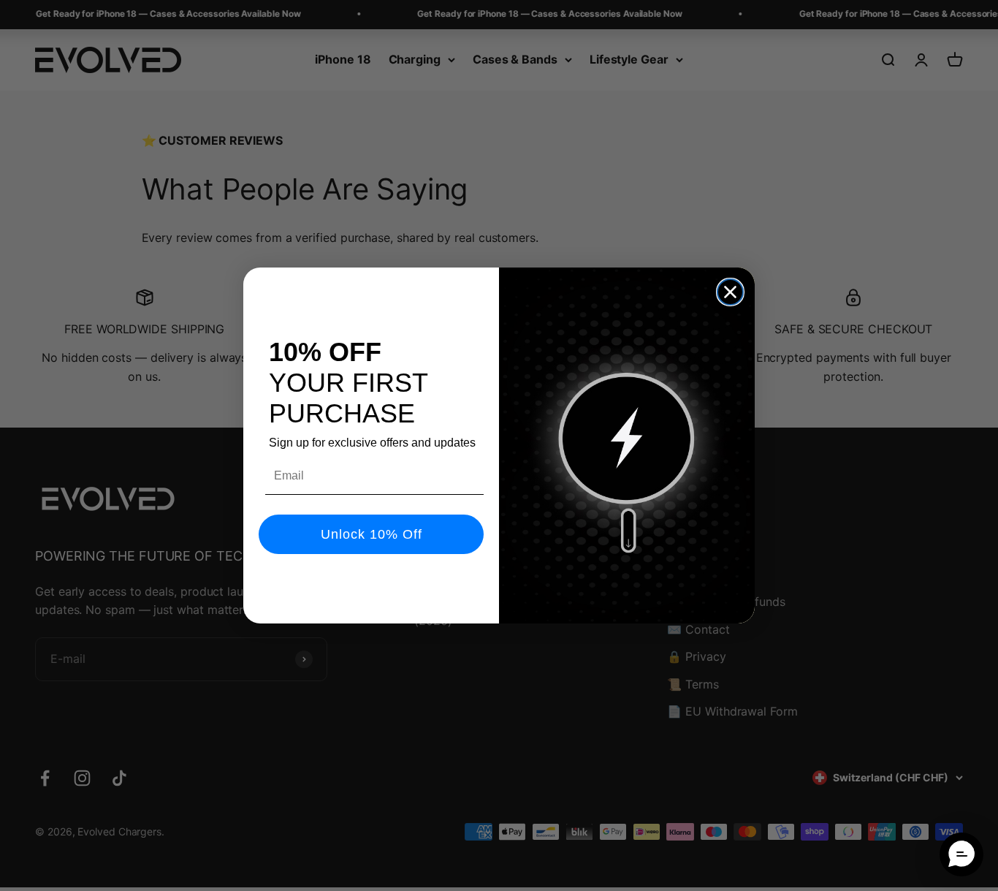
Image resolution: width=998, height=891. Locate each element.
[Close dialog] (730, 292)
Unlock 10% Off (371, 534)
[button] (961, 854)
